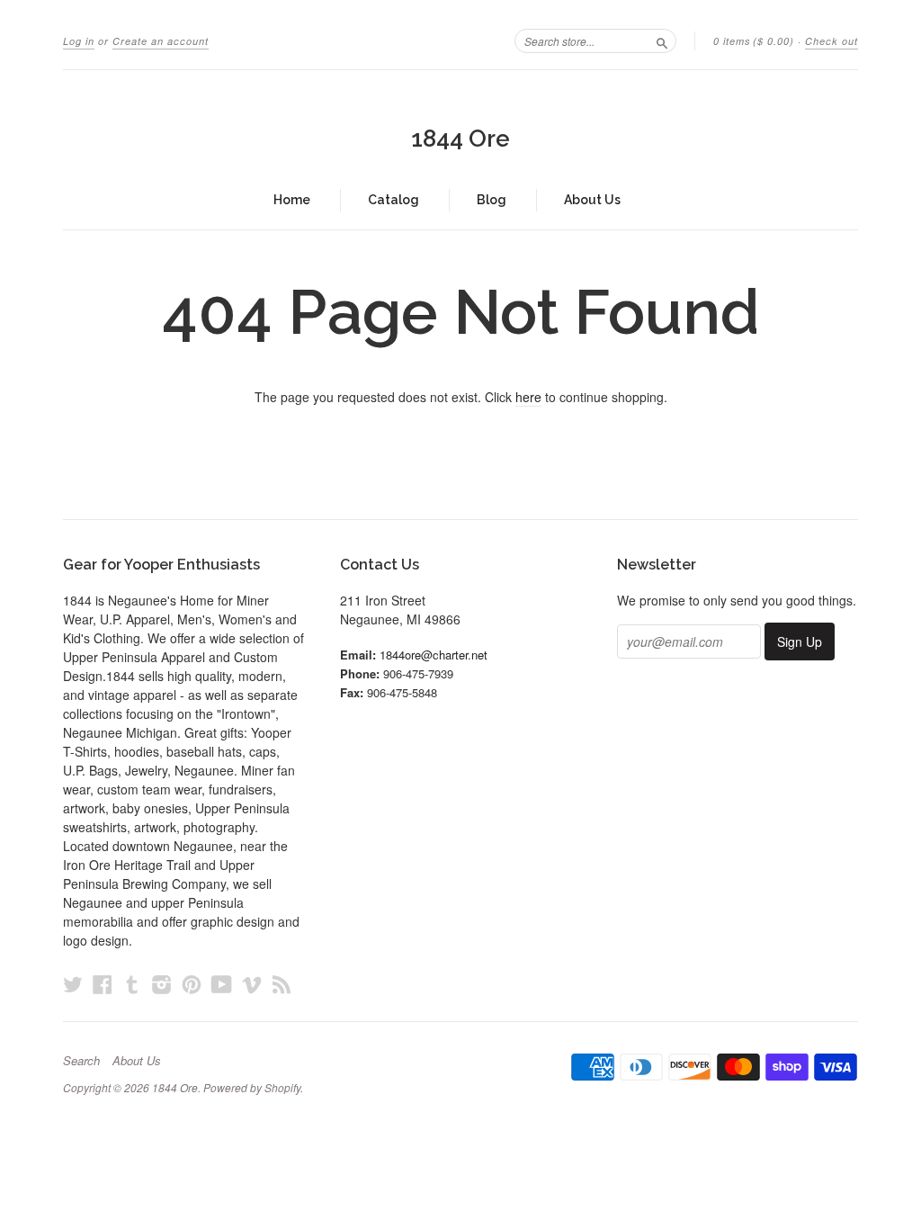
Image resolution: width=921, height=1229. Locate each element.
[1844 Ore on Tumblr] (132, 983)
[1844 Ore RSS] (281, 983)
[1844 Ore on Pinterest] (191, 983)
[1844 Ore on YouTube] (221, 983)
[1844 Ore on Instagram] (162, 983)
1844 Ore (460, 138)
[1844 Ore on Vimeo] (252, 983)
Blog (491, 200)
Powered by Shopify (251, 1087)
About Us (592, 200)
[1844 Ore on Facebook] (102, 983)
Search (81, 1060)
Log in (78, 41)
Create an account (160, 41)
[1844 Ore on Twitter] (73, 983)
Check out (831, 41)
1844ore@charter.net (433, 654)
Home (291, 200)
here (528, 397)
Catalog (393, 200)
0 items (753, 41)
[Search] (662, 40)
